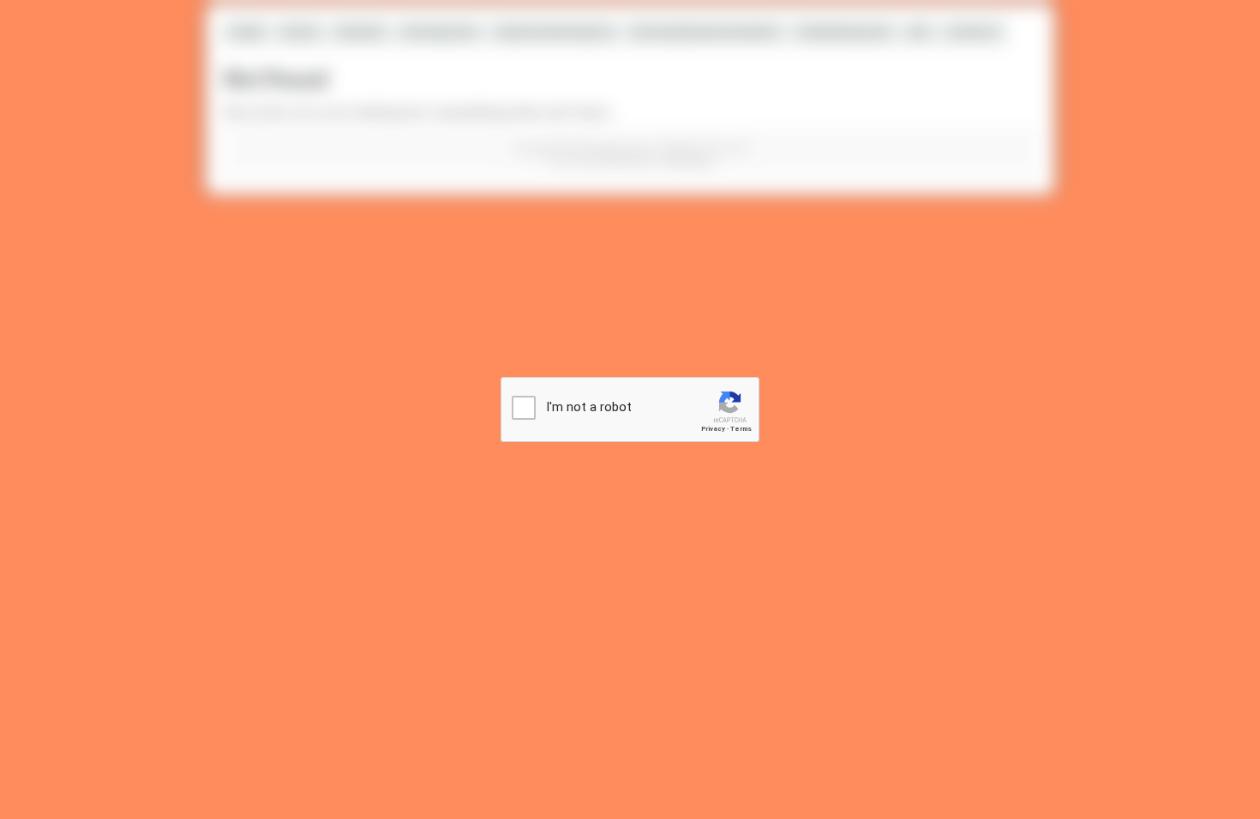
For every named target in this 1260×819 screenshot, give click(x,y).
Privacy (713, 429)
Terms (741, 429)
